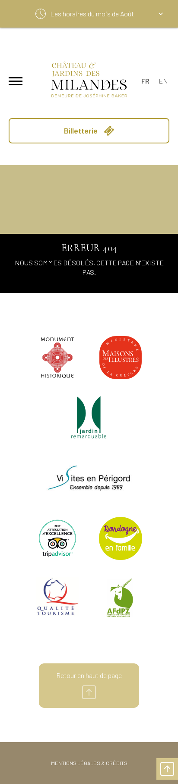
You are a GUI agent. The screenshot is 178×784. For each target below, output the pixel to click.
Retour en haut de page (89, 675)
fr (145, 81)
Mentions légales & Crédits (89, 763)
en (163, 81)
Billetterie (81, 130)
